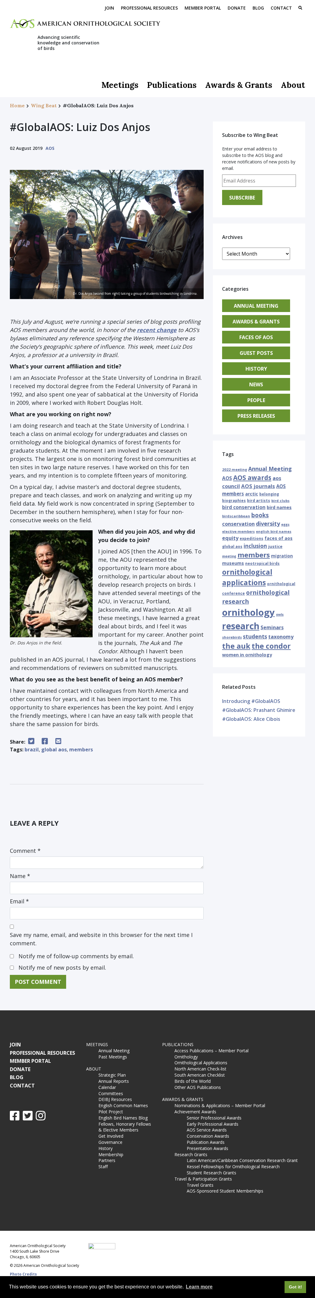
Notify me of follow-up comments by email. (76, 956)
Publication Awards (206, 1142)
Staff (103, 1166)
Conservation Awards (208, 1136)
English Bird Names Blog (123, 1118)
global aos (54, 749)
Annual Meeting (256, 305)
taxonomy (280, 636)
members (81, 749)
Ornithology (186, 1057)
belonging (269, 494)
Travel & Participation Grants (203, 1179)
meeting (229, 556)
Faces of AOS (256, 337)
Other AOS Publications (197, 1087)
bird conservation (243, 507)
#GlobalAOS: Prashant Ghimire (258, 710)
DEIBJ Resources (115, 1099)
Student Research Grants (211, 1173)
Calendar (107, 1087)
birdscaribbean (236, 516)
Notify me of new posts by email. (62, 967)
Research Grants (190, 1154)
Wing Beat (44, 105)
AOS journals (258, 486)
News (256, 384)
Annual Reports (113, 1081)
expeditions (251, 538)
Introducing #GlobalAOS (251, 701)
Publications (172, 85)
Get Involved (110, 1136)
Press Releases (256, 416)
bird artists (258, 500)
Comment (25, 850)
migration (282, 556)
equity (230, 538)
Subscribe (242, 197)
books (260, 515)
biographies (234, 500)
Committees (110, 1093)
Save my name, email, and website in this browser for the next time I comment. (101, 939)
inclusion (255, 545)
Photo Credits (23, 1274)
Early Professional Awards (212, 1124)
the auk (236, 646)
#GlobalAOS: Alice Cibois (251, 719)
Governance (110, 1142)
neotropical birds (262, 563)
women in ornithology (247, 655)
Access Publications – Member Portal (211, 1051)
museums (233, 563)
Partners (106, 1160)
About (293, 85)
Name (20, 876)
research (240, 626)
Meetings (120, 85)
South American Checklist (199, 1075)
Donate (237, 8)
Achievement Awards (195, 1112)
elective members (238, 531)
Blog (258, 8)
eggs (285, 524)
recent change (157, 330)
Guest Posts (256, 353)
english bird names (273, 531)
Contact (281, 8)
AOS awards (252, 477)
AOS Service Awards (207, 1130)
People (256, 400)
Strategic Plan (112, 1075)
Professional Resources (149, 8)
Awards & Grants (238, 85)
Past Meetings (112, 1057)
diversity (268, 523)
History (256, 368)
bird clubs (280, 500)
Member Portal (203, 8)
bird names (279, 507)
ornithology (248, 612)
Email (19, 901)
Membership (110, 1154)
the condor (271, 646)
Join (109, 8)
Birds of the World (192, 1081)
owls (280, 614)
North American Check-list (200, 1069)
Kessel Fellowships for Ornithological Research (233, 1166)
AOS (50, 148)
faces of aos (279, 538)
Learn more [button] (199, 1286)
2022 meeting (234, 469)
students (255, 636)
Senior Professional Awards (214, 1118)
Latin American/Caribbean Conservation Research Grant (243, 1160)
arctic (251, 494)
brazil (32, 749)
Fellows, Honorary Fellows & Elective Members (124, 1127)
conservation (238, 523)
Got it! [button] (295, 1286)
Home (17, 105)
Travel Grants (200, 1185)
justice (275, 546)
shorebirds (232, 637)
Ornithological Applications (200, 1063)
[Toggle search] (300, 8)
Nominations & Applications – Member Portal (219, 1105)
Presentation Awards (207, 1148)
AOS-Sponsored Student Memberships (225, 1191)
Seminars (272, 627)
